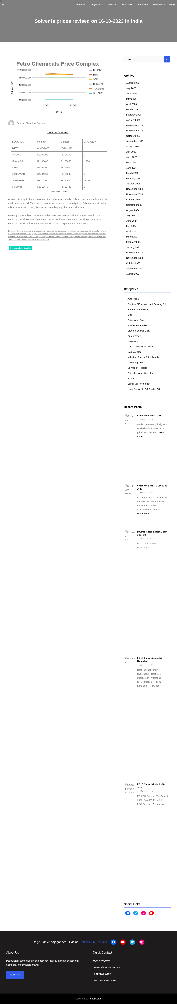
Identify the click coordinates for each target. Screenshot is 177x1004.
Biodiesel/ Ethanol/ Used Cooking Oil (147, 304)
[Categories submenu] (102, 5)
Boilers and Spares (137, 320)
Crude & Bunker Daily (139, 330)
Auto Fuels (133, 299)
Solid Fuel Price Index (139, 383)
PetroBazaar (95, 998)
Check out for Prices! (57, 132)
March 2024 (132, 236)
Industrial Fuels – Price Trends (143, 357)
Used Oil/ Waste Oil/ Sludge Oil (144, 389)
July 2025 (131, 152)
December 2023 (134, 252)
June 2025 (131, 157)
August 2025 (132, 146)
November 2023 (134, 258)
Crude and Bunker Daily (149, 416)
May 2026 (131, 99)
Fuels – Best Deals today (140, 346)
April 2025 (131, 167)
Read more (143, 513)
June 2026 (131, 93)
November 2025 (134, 130)
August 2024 (132, 210)
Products (132, 378)
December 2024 (134, 189)
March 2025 (132, 173)
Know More (15, 975)
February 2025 (133, 178)
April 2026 (131, 104)
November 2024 (134, 194)
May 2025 (131, 162)
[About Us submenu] (164, 5)
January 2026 (133, 120)
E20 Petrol (133, 341)
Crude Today (134, 336)
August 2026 (132, 83)
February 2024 (133, 242)
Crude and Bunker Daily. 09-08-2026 (152, 487)
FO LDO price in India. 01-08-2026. (151, 786)
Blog (130, 315)
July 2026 (131, 88)
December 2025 (134, 125)
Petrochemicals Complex (20, 248)
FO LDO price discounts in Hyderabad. (150, 659)
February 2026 (133, 114)
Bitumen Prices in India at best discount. (152, 533)
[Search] (167, 59)
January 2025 (133, 183)
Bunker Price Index (137, 325)
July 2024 (131, 215)
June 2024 (131, 221)
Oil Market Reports (137, 368)
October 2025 (133, 136)
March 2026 (132, 109)
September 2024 (134, 205)
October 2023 (133, 263)
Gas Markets (134, 352)
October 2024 (133, 199)
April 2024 (131, 231)
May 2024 (131, 226)
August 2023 (132, 274)
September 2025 (134, 141)
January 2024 (133, 247)
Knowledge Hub (136, 362)
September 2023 (134, 268)
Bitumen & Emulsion (138, 309)
